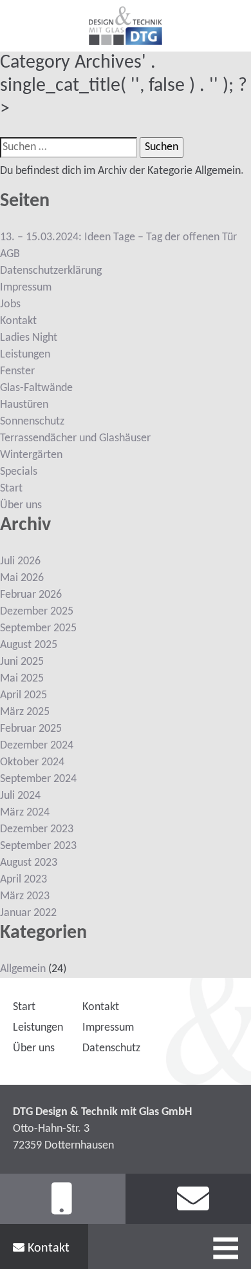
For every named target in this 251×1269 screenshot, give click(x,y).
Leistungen (25, 354)
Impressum (25, 287)
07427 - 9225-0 (63, 1199)
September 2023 (38, 846)
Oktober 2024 (32, 762)
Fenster (17, 371)
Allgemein (23, 969)
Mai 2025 (22, 679)
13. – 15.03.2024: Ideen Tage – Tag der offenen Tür (118, 237)
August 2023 (28, 863)
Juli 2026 (20, 561)
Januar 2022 (28, 913)
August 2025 (28, 645)
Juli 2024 (20, 796)
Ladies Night (28, 338)
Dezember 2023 (36, 829)
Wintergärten (31, 455)
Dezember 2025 (36, 612)
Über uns (21, 505)
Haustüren (24, 405)
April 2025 (23, 695)
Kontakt (47, 1248)
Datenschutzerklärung (51, 271)
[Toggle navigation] (224, 1245)
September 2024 (38, 779)
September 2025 (38, 628)
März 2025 (25, 712)
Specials (18, 472)
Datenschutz (111, 1048)
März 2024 (25, 812)
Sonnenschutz (32, 421)
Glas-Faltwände (36, 388)
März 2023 (25, 896)
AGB (10, 254)
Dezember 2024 (36, 745)
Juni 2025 (22, 662)
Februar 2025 (31, 729)
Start (11, 488)
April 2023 (23, 879)
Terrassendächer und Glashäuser (75, 438)
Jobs (10, 304)
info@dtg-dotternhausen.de (188, 1199)
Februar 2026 (31, 595)
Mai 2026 (22, 578)
